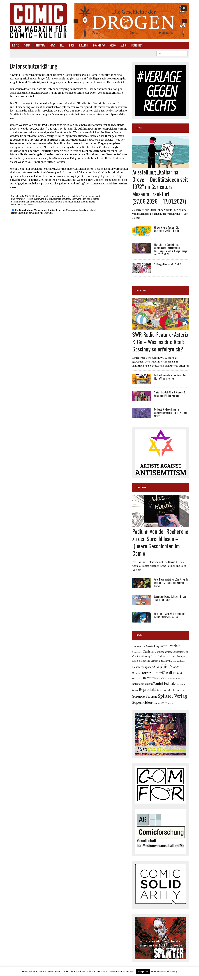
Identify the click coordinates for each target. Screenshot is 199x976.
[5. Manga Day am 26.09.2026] (141, 271)
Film (62, 45)
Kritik (15, 45)
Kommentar (99, 45)
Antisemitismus (138, 646)
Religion (135, 690)
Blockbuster (137, 652)
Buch (71, 45)
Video (113, 45)
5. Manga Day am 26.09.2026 (168, 264)
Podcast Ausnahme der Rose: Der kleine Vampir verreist (170, 376)
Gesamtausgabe (142, 667)
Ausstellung (152, 646)
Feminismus (174, 661)
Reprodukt (147, 689)
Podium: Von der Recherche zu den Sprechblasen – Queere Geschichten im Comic (160, 542)
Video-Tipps (140, 487)
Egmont (154, 660)
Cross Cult (157, 656)
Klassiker (169, 672)
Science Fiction (144, 696)
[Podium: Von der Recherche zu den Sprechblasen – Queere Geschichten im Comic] (160, 525)
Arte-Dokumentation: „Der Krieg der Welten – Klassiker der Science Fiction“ (171, 583)
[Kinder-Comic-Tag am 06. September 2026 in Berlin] (141, 234)
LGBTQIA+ (136, 678)
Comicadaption (163, 651)
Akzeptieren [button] (143, 971)
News (52, 45)
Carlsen (148, 651)
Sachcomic (161, 690)
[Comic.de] (38, 20)
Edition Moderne (141, 660)
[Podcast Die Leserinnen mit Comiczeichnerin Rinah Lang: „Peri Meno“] (141, 416)
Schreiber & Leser (176, 689)
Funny (182, 661)
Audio (123, 45)
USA (162, 703)
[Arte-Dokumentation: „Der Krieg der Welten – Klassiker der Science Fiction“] (141, 586)
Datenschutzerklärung (164, 971)
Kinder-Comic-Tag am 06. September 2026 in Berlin (166, 229)
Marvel (166, 678)
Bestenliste (137, 45)
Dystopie (181, 656)
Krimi (179, 673)
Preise (178, 684)
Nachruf (181, 678)
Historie (136, 673)
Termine (138, 128)
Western (169, 703)
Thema (26, 45)
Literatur (147, 678)
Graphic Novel (166, 666)
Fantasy (164, 660)
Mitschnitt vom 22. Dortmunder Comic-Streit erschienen (169, 615)
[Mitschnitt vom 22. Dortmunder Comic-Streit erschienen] (141, 620)
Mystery (173, 678)
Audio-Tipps (140, 290)
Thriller (156, 702)
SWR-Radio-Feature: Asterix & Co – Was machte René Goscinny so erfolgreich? (160, 341)
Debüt (174, 656)
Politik (169, 683)
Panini (158, 683)
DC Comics (167, 656)
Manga (158, 678)
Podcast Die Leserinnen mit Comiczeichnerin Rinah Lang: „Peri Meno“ (170, 413)
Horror (146, 672)
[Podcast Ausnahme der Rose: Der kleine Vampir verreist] (141, 382)
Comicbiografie (180, 651)
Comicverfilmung (141, 656)
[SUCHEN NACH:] (171, 53)
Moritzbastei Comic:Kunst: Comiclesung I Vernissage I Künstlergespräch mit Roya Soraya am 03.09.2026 (170, 249)
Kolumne (83, 45)
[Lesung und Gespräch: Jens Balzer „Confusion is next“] (141, 603)
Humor (156, 672)
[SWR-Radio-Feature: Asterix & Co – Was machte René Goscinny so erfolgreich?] (160, 328)
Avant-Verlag (170, 646)
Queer (182, 684)
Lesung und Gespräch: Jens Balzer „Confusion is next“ (170, 598)
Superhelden (142, 702)
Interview (40, 45)
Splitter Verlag (172, 696)
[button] (130, 21)
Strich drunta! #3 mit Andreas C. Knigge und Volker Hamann (170, 393)
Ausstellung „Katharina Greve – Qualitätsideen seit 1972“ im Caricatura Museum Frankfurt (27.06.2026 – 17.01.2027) (160, 186)
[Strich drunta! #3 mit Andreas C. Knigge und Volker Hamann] (141, 399)
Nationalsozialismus (142, 683)
